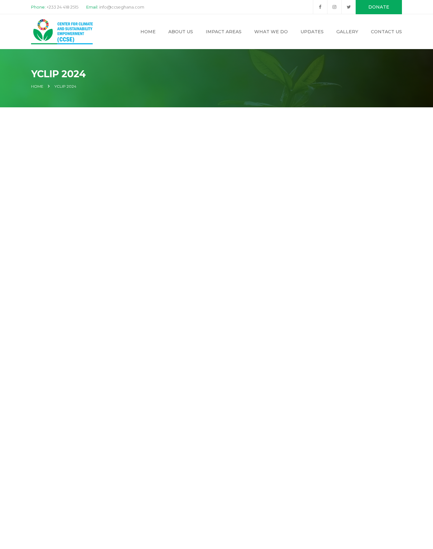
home (148, 32)
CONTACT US (386, 32)
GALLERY (347, 32)
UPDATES (312, 32)
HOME (37, 86)
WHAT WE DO (271, 32)
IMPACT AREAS (224, 32)
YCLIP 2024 (65, 86)
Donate (378, 7)
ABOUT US (180, 32)
